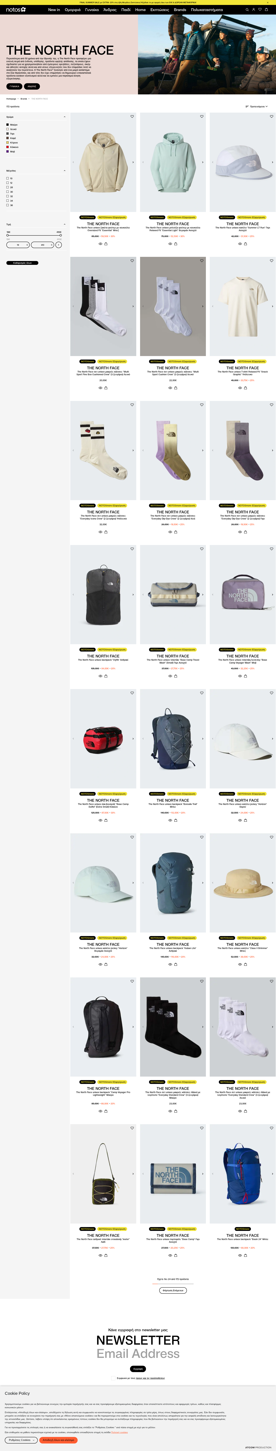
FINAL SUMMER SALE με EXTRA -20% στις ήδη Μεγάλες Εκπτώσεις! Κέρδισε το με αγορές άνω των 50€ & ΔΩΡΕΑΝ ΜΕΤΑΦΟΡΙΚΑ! (138, 2)
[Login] (253, 9)
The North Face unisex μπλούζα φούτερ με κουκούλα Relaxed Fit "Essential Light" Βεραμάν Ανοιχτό (173, 229)
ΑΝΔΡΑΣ (32, 86)
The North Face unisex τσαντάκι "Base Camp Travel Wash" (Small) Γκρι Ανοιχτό (173, 661)
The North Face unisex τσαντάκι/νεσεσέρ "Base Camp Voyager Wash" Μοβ (242, 661)
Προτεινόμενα (257, 106)
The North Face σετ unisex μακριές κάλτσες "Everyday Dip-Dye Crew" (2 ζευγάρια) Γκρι (242, 517)
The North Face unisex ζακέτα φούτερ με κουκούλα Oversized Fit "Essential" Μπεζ (103, 229)
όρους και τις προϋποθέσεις (150, 1378)
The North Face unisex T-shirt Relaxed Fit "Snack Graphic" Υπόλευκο (243, 373)
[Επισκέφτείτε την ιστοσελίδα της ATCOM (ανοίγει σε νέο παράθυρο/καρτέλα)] (258, 1447)
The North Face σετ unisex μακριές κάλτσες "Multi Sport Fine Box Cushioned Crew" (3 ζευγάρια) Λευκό (103, 373)
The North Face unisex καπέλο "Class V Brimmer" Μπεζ (243, 949)
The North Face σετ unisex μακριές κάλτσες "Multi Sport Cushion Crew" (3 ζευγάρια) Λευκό (173, 373)
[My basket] (266, 9)
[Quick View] (100, 244)
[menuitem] (54, 10)
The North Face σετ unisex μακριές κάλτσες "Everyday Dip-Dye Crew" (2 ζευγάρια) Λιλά (172, 517)
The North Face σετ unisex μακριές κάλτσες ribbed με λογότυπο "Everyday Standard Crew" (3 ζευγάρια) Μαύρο (172, 1095)
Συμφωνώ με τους (141, 1378)
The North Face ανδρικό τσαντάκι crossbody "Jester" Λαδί (103, 1241)
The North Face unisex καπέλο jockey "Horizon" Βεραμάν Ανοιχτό (103, 949)
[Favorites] (260, 9)
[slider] (7, 235)
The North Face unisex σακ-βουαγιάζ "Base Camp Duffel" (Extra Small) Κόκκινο (103, 805)
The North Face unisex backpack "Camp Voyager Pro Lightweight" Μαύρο (103, 1094)
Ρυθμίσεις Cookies (19, 1440)
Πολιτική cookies (119, 1432)
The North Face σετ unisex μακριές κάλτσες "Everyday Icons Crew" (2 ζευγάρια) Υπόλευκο (103, 517)
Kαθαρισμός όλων (22, 262)
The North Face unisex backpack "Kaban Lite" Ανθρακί (173, 949)
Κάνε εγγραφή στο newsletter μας (138, 1330)
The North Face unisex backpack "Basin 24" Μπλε (242, 1239)
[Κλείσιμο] (268, 2)
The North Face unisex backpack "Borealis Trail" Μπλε (173, 805)
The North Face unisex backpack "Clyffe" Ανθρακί (103, 660)
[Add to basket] (106, 244)
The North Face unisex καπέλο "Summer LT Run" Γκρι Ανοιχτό (242, 229)
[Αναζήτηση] (247, 10)
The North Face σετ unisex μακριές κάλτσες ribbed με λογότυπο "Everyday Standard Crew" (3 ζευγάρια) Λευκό (242, 1095)
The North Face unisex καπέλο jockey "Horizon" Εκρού (242, 805)
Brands (24, 99)
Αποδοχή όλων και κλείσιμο (58, 1440)
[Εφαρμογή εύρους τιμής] (58, 245)
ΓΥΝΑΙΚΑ (14, 86)
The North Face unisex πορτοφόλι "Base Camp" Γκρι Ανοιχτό (173, 1241)
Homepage (11, 99)
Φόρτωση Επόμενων (173, 1290)
